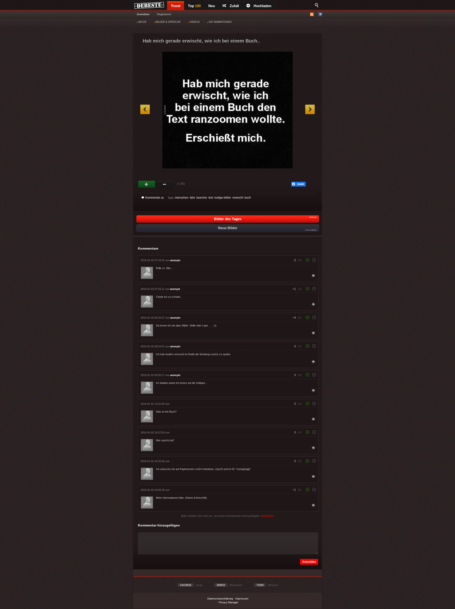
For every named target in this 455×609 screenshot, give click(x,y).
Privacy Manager (228, 602)
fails (192, 197)
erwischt (237, 197)
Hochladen (262, 6)
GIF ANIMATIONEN (220, 21)
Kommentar (154, 197)
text (211, 197)
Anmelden (143, 14)
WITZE (142, 21)
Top (194, 6)
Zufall (234, 6)
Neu (211, 6)
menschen (181, 197)
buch (248, 197)
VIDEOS (194, 21)
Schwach (164, 184)
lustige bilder (222, 197)
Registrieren (164, 14)
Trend (175, 6)
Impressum (241, 598)
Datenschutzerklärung (220, 598)
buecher (201, 197)
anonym (175, 260)
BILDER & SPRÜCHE (168, 21)
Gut (147, 184)
